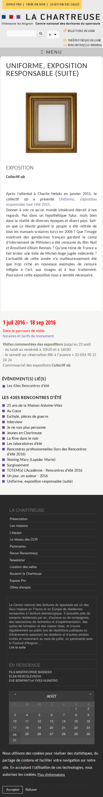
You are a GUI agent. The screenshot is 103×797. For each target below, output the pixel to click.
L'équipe (16, 532)
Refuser (31, 790)
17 (14, 727)
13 (51, 721)
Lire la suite (17, 647)
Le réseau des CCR (24, 539)
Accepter (12, 790)
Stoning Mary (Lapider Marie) (31, 460)
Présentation (19, 519)
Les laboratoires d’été (24, 444)
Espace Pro (18, 580)
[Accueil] (51, 19)
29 (76, 734)
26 (39, 734)
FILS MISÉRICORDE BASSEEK (30, 672)
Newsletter (17, 560)
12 (39, 721)
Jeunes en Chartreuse (24, 433)
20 (51, 727)
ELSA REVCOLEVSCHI (25, 676)
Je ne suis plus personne (26, 428)
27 (51, 734)
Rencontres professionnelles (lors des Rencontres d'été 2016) (46, 451)
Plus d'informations (51, 775)
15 (76, 721)
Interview (14, 422)
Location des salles (23, 567)
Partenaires (18, 546)
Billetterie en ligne (81, 31)
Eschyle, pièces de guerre (27, 417)
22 (76, 727)
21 (64, 727)
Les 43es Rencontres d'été (28, 386)
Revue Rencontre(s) (24, 553)
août (51, 696)
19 (39, 727)
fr (50, 34)
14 (64, 721)
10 (14, 721)
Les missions (19, 525)
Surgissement (18, 465)
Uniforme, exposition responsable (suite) (40, 482)
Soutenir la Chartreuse (26, 573)
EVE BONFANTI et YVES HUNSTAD (33, 680)
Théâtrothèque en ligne (84, 40)
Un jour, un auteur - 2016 (27, 476)
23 (88, 727)
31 (14, 740)
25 (27, 734)
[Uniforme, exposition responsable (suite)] (51, 123)
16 (88, 721)
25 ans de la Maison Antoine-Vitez (34, 406)
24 (14, 734)
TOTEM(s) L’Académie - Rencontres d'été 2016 (44, 471)
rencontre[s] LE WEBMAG (85, 45)
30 (88, 734)
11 (27, 721)
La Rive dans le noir (23, 439)
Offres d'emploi (20, 587)
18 (27, 727)
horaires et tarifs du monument (28, 336)
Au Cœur (14, 411)
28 (64, 734)
